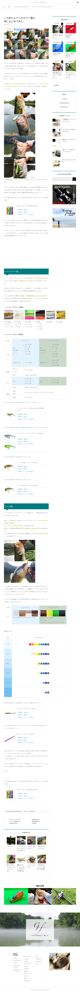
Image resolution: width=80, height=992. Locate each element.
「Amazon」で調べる (22, 212)
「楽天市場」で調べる (22, 209)
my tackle (16, 962)
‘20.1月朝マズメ (11, 725)
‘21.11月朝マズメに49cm (13, 427)
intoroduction (38, 959)
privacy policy (38, 961)
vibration (26, 966)
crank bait (26, 961)
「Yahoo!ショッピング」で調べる (25, 214)
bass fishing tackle (64, 103)
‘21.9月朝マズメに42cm (25, 427)
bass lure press (64, 106)
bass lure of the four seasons (17, 970)
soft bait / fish (27, 980)
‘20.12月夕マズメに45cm (13, 457)
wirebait (26, 978)
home (36, 956)
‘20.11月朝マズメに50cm (13, 479)
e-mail (36, 963)
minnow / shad (27, 963)
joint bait (26, 975)
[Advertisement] (26, 250)
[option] (16, 896)
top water (26, 959)
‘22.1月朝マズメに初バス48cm (15, 402)
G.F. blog (9, 811)
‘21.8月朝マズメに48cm (13, 702)
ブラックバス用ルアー (30, 811)
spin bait (26, 973)
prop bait (26, 971)
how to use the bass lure (16, 811)
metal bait (26, 968)
